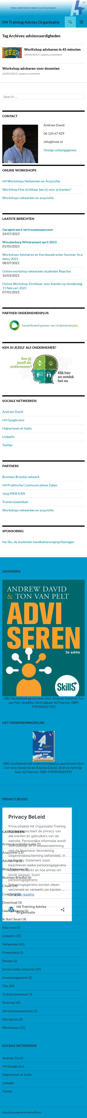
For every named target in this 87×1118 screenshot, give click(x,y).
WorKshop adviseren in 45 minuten (52, 49)
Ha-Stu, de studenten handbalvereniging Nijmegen (38, 542)
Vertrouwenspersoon (17, 1011)
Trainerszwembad (15, 502)
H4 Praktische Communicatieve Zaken (30, 485)
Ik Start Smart (12, 919)
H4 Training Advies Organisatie (31, 22)
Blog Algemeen (13, 869)
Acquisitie (9, 852)
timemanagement (14, 977)
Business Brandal (14, 877)
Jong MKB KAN (13, 493)
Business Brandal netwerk (20, 477)
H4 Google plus (13, 420)
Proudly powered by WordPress (21, 1112)
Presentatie (10, 952)
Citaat (6, 886)
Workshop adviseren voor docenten (31, 68)
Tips (5, 986)
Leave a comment (51, 54)
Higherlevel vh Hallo (17, 428)
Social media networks (18, 969)
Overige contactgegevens (60, 150)
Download (9, 902)
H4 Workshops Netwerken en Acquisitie (31, 181)
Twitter (7, 445)
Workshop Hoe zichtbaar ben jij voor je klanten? (36, 189)
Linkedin (8, 437)
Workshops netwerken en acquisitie (28, 198)
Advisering (10, 861)
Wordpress (10, 1019)
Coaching (9, 894)
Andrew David (12, 412)
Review (7, 961)
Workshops (10, 1027)
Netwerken (10, 944)
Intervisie (9, 927)
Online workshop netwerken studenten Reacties (36, 271)
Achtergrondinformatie (19, 844)
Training (8, 1002)
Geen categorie (13, 911)
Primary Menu (81, 22)
